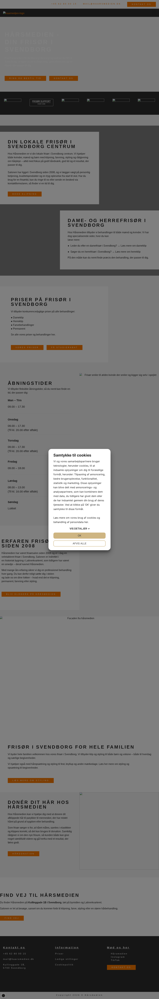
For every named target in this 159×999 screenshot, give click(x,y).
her (86, 522)
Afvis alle (79, 543)
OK (79, 535)
